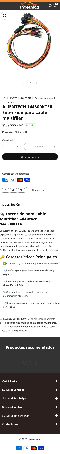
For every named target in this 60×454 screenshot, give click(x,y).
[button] (50, 5)
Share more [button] (38, 190)
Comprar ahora (30, 157)
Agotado (39, 146)
